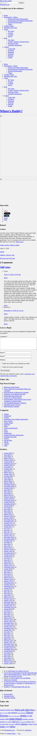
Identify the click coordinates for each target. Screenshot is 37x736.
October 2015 (8, 555)
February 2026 (8, 460)
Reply (6, 278)
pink (7, 719)
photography (8, 433)
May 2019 (7, 491)
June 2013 (7, 591)
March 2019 (8, 495)
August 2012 (8, 609)
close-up (8, 255)
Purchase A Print (13, 43)
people (2, 252)
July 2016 (7, 542)
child (9, 713)
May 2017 (7, 532)
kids (13, 255)
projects (6, 438)
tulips (12, 724)
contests (6, 417)
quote (6, 722)
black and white (22, 709)
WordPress (28, 730)
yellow (12, 726)
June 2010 (7, 654)
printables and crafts (10, 437)
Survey (10, 36)
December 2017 (9, 520)
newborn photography (11, 428)
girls (12, 716)
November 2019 (9, 486)
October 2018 (8, 502)
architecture (7, 416)
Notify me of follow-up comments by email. (16, 363)
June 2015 (7, 560)
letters (6, 426)
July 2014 (7, 570)
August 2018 (8, 506)
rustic (17, 722)
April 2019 (7, 493)
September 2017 (9, 525)
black (12, 710)
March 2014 (8, 577)
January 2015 (8, 565)
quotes (10, 722)
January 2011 (8, 642)
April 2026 (7, 456)
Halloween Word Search (11, 387)
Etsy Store (11, 40)
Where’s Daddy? (11, 111)
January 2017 (8, 535)
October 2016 (8, 541)
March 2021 (8, 472)
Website (2, 360)
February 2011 (8, 640)
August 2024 (8, 462)
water (35, 724)
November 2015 (9, 553)
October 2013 (8, 584)
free (9, 716)
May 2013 (7, 593)
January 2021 (8, 474)
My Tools (11, 31)
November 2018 (9, 500)
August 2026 (8, 453)
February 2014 (8, 579)
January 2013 (8, 600)
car (4, 713)
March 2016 (8, 548)
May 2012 (7, 614)
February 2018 (8, 516)
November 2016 (9, 539)
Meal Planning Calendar (11, 406)
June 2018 (7, 509)
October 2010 (8, 647)
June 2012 (7, 612)
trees (6, 724)
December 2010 (9, 644)
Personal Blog (8, 694)
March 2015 (8, 563)
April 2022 (7, 467)
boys (1, 713)
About (6, 29)
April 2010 (7, 658)
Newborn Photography (15, 22)
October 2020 (8, 476)
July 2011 (7, 632)
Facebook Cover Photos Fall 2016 (14, 394)
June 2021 (7, 470)
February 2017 (8, 534)
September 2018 (9, 504)
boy (35, 710)
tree (3, 724)
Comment (3, 336)
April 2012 (7, 616)
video (5, 445)
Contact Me (11, 49)
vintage (30, 724)
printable (25, 719)
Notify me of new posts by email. (12, 367)
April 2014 (7, 576)
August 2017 (8, 527)
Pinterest (10, 56)
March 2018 (8, 514)
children (2, 255)
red (13, 721)
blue (32, 710)
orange (2, 719)
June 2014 (7, 572)
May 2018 (7, 511)
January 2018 (8, 518)
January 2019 (8, 498)
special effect (8, 440)
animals (6, 414)
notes (5, 430)
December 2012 (9, 602)
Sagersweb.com (9, 696)
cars (6, 713)
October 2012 (8, 605)
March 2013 (8, 597)
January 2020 (8, 483)
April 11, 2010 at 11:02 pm (12, 274)
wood (7, 727)
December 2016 (9, 537)
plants (18, 718)
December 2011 (9, 623)
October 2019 (8, 488)
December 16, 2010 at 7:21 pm (13, 310)
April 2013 (7, 595)
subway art (30, 722)
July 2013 (7, 590)
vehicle (17, 724)
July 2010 (7, 653)
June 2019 (7, 490)
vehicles (6, 444)
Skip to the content (6, 1)
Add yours (5, 267)
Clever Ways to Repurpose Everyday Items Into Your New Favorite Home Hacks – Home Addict (20, 673)
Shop (5, 38)
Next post (12, 258)
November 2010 (9, 646)
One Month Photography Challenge (15, 403)
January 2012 (8, 621)
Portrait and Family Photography (18, 19)
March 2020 (8, 481)
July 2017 (7, 528)
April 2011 (7, 637)
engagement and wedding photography (16, 419)
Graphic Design (9, 26)
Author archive (4, 245)
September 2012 (9, 607)
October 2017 (8, 523)
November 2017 (9, 521)
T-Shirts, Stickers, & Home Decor (18, 42)
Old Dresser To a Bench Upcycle (18, 671)
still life (6, 442)
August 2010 (8, 651)
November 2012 (9, 604)
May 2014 (7, 574)
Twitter (10, 57)
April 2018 (7, 513)
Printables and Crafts (10, 28)
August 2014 (8, 569)
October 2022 (8, 465)
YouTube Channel (9, 698)
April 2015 (7, 562)
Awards (10, 33)
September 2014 (9, 567)
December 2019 (9, 484)
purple (2, 722)
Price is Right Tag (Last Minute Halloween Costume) (17, 679)
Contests (10, 35)
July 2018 (7, 507)
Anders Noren (11, 733)
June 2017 (7, 530)
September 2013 (9, 586)
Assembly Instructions (15, 45)
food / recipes (8, 421)
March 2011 (7, 639)
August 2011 (8, 630)
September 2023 (9, 463)
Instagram (11, 52)
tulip (10, 724)
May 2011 (7, 635)
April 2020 (7, 479)
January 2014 (8, 581)
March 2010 (8, 660)
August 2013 (8, 588)
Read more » (20, 242)
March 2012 (8, 618)
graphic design (8, 423)
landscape (7, 424)
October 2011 (8, 626)
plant (12, 718)
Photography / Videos (10, 17)
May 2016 (7, 546)
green (23, 715)
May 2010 (7, 656)
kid (28, 716)
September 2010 (9, 649)
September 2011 (9, 628)
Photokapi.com (4, 4)
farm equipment (22, 713)
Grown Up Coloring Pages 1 (13, 398)
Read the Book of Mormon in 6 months (16, 392)
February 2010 (8, 661)
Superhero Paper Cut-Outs (12, 405)
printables (31, 719)
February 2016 (8, 549)
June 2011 (7, 633)
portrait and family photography (14, 435)
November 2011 (9, 625)
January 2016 (8, 551)
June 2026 (7, 455)
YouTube (11, 54)
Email (2, 356)
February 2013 (8, 598)
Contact (6, 47)
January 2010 (8, 663)
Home (6, 15)
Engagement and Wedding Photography (20, 21)
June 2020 (7, 477)
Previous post (4, 258)
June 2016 (7, 544)
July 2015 (7, 558)
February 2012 (8, 619)
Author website (14, 245)
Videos (10, 24)
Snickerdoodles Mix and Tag (21, 687)
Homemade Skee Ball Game (13, 396)
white (2, 726)
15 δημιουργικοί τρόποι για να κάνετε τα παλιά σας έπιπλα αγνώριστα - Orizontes (20, 682)
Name (2, 352)
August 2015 (8, 556)
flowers (4, 715)
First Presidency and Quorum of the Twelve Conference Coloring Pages (17, 400)
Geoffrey (7, 687)
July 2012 (7, 611)
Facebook (11, 50)
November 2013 (9, 583)
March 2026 (8, 458)
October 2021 (8, 469)
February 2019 (8, 497)
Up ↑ (19, 733)
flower (29, 712)
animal (2, 710)
